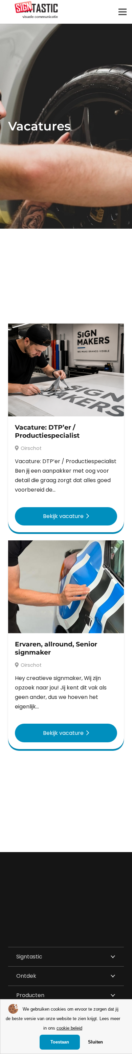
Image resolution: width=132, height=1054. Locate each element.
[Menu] (122, 11)
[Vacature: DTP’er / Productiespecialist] (66, 328)
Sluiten (95, 1042)
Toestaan (59, 1042)
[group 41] (36, 9)
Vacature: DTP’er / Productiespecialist (47, 431)
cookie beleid (69, 1028)
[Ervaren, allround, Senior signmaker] (66, 545)
